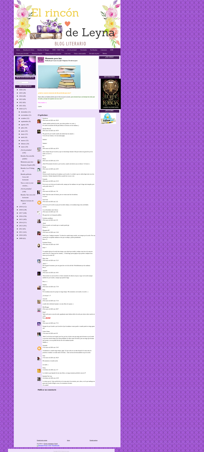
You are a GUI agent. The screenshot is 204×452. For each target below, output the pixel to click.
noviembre (25, 115)
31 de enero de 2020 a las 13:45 (51, 347)
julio (22, 128)
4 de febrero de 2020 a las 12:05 (51, 378)
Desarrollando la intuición (53, 53)
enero (23, 147)
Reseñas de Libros (28, 50)
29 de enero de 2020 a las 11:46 (51, 232)
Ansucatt (45, 299)
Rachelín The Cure (47, 376)
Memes (105, 53)
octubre (23, 118)
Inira (44, 321)
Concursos (104, 50)
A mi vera (67, 53)
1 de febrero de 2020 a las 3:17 (50, 370)
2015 (21, 219)
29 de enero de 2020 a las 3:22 (50, 201)
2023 (21, 99)
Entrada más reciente (42, 440)
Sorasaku (45, 345)
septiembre (25, 121)
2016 (21, 216)
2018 (21, 210)
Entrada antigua (93, 440)
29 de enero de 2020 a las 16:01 (51, 272)
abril (22, 137)
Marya (44, 158)
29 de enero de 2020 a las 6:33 (50, 220)
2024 (21, 96)
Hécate (44, 167)
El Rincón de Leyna (64, 451)
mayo (23, 134)
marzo (23, 140)
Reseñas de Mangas (43, 50)
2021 (21, 105)
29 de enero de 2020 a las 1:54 (50, 191)
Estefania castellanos (48, 218)
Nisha (44, 368)
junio (23, 131)
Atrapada (45, 270)
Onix (44, 355)
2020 (21, 109)
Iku (43, 146)
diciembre (24, 112)
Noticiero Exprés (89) (28, 165)
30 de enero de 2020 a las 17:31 (51, 323)
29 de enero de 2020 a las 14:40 (51, 244)
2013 (21, 226)
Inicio (18, 50)
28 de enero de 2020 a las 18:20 (51, 120)
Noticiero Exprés (37, 53)
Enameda (45, 179)
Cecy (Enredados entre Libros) (50, 210)
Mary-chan (45, 258)
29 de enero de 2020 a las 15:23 (51, 260)
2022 (21, 102)
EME (111, 50)
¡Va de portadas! (72, 50)
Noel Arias (45, 199)
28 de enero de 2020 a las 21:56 (51, 160)
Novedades (83, 50)
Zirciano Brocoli (47, 128)
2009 (21, 238)
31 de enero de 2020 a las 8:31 (50, 333)
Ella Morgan (46, 307)
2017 (21, 213)
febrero (23, 144)
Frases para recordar (22, 53)
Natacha (45, 284)
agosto (23, 124)
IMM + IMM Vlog (58, 50)
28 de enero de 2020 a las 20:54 (51, 148)
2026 (21, 90)
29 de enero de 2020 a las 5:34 (50, 212)
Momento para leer (27, 162)
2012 (21, 229)
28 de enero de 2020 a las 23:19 (51, 181)
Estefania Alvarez (47, 242)
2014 (21, 222)
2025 (21, 93)
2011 (21, 232)
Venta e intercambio (80, 53)
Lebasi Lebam (46, 331)
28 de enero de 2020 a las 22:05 (51, 169)
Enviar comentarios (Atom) (51, 443)
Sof (43, 189)
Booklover (45, 118)
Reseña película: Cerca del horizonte (26, 177)
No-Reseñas (93, 50)
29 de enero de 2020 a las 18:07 (51, 309)
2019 (21, 207)
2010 (21, 235)
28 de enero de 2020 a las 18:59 (51, 130)
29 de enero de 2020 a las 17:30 (51, 286)
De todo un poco (94, 53)
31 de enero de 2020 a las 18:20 (51, 357)
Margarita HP (46, 230)
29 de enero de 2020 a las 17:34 (51, 300)
